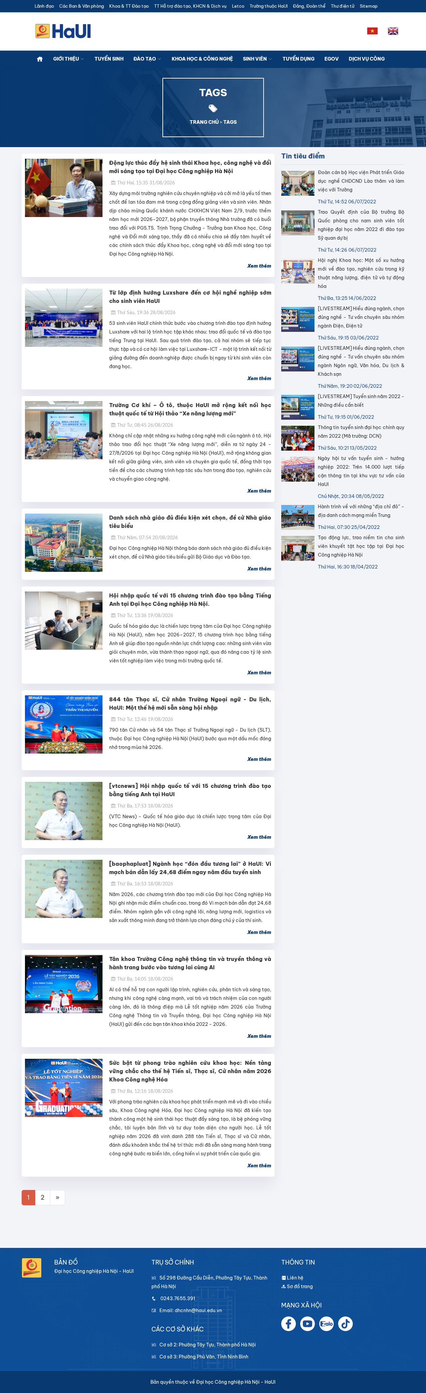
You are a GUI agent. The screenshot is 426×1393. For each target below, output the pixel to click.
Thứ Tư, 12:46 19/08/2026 (145, 719)
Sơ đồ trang (299, 1286)
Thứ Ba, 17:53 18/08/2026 (145, 806)
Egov (331, 59)
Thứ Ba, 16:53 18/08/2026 (145, 884)
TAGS (230, 122)
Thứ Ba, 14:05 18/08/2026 (145, 979)
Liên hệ (295, 1278)
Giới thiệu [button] (66, 59)
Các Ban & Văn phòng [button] (81, 6)
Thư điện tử (342, 6)
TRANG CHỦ (204, 122)
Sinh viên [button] (255, 59)
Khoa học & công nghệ (202, 59)
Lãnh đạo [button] (44, 6)
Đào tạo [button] (145, 59)
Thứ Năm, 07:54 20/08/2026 (147, 538)
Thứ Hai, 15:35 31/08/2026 (146, 183)
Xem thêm (259, 266)
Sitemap (368, 6)
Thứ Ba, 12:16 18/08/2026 (145, 1091)
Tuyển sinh (109, 59)
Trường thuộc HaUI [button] (269, 6)
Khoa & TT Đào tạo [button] (129, 6)
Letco (238, 6)
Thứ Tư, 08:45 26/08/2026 (145, 425)
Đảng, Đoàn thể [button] (309, 6)
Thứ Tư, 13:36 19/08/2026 (145, 615)
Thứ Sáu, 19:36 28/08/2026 (146, 313)
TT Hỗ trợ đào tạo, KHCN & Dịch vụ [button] (190, 6)
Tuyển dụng (299, 59)
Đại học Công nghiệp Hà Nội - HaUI (236, 1382)
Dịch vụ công (367, 59)
